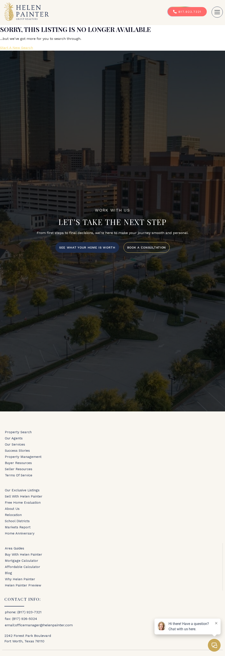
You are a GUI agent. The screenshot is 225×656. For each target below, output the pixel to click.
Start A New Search (16, 48)
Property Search (18, 432)
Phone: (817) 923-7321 (23, 612)
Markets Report (18, 527)
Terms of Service (18, 475)
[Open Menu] (217, 12)
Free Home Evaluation (23, 503)
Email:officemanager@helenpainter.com (39, 625)
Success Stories (17, 451)
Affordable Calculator (22, 567)
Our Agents (14, 438)
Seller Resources (18, 469)
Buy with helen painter (23, 554)
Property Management (23, 457)
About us (12, 509)
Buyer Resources (18, 463)
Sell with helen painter (23, 496)
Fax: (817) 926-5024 (21, 619)
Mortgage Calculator (21, 561)
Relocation (13, 515)
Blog (8, 573)
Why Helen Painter (20, 579)
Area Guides (14, 548)
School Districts (17, 521)
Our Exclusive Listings (22, 490)
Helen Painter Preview (23, 585)
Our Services (15, 444)
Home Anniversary (19, 533)
